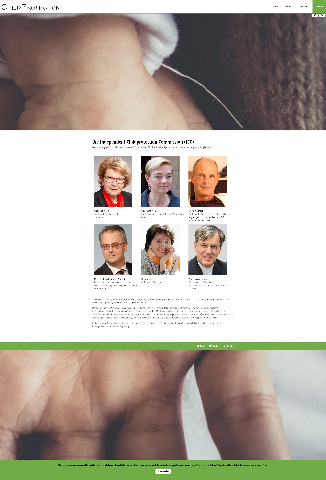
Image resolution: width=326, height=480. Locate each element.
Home (275, 6)
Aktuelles (289, 6)
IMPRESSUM (213, 346)
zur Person (99, 217)
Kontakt (319, 6)
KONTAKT (201, 346)
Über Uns (304, 6)
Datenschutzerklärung (259, 465)
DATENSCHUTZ (228, 346)
